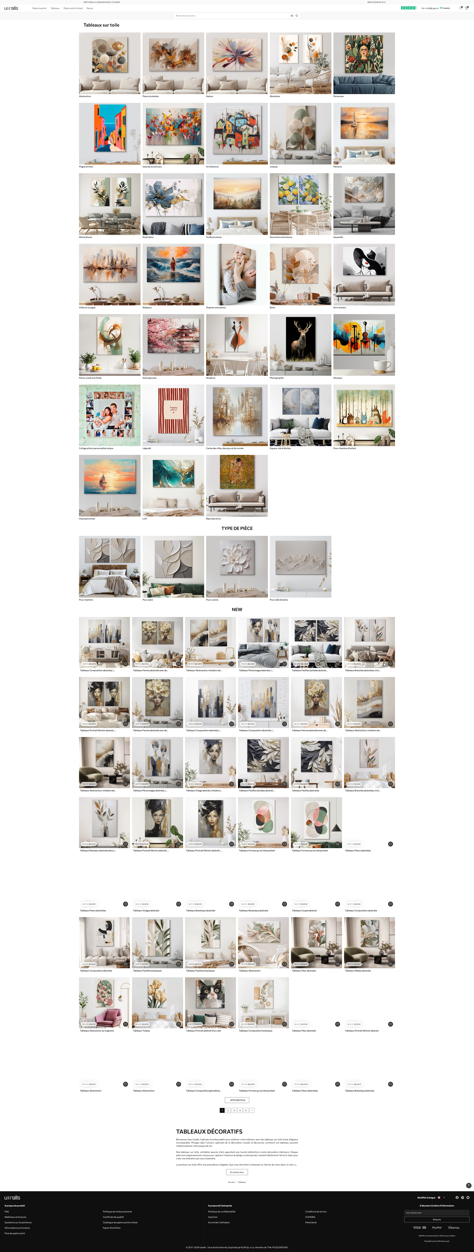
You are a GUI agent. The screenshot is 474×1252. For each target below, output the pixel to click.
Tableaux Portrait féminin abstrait (362, 1030)
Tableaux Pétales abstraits (358, 970)
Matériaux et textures (15, 1217)
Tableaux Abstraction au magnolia (97, 1030)
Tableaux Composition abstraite (361, 910)
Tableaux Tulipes (141, 1030)
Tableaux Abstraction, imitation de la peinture (204, 670)
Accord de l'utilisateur (219, 1222)
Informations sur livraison (17, 1227)
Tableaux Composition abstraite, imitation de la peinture (98, 670)
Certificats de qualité (113, 1217)
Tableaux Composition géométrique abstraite (204, 1090)
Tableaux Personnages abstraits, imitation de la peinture (257, 670)
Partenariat (310, 1222)
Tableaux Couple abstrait (304, 910)
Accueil (231, 1182)
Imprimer (213, 1217)
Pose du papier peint (15, 1233)
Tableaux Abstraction (249, 970)
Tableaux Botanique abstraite (200, 910)
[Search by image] (292, 16)
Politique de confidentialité (221, 1211)
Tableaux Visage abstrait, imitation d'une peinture (204, 790)
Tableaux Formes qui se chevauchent (257, 850)
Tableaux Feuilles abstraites (305, 790)
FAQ (7, 1211)
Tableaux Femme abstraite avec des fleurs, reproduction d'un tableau (310, 730)
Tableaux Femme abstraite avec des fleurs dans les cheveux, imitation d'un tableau (151, 670)
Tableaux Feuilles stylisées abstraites (310, 670)
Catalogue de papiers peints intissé (120, 1222)
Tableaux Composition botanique (255, 1030)
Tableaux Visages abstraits (146, 910)
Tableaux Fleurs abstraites (358, 850)
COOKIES (310, 1217)
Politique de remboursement (117, 1211)
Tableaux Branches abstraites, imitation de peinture (363, 670)
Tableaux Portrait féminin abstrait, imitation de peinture (98, 730)
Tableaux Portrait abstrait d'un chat (203, 1030)
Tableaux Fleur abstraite (304, 970)
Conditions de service (316, 1211)
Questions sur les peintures (18, 1222)
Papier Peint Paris (111, 1227)
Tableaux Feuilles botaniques (147, 970)
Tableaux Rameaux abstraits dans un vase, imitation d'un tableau (98, 850)
